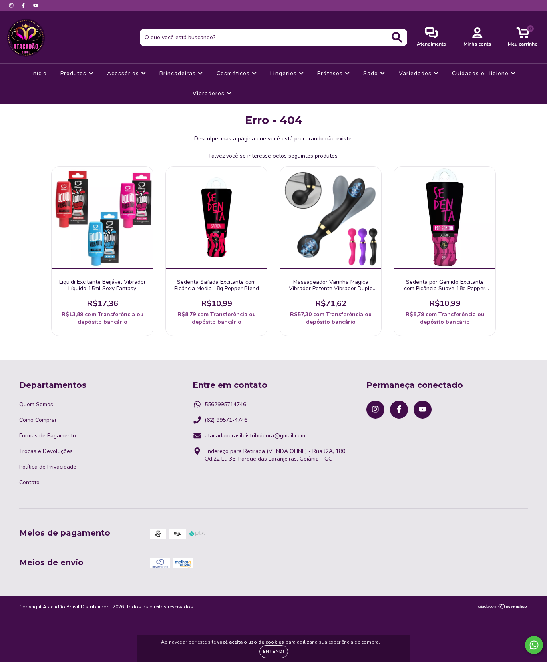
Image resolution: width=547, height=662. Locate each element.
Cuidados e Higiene (481, 73)
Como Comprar (38, 420)
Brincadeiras (178, 73)
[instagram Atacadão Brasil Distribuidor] (12, 5)
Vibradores (210, 93)
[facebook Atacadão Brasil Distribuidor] (24, 5)
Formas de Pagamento (47, 435)
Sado (371, 73)
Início (39, 73)
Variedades (416, 73)
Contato (29, 482)
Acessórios (124, 73)
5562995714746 (225, 404)
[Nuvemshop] (503, 607)
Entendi (273, 651)
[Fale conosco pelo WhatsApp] (534, 645)
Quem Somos (36, 404)
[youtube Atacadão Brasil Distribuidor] (35, 5)
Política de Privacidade (47, 467)
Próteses (331, 73)
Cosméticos (234, 73)
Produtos (74, 73)
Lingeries (284, 73)
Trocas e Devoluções (46, 451)
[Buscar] (397, 37)
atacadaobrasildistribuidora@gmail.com (255, 435)
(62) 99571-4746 (226, 420)
